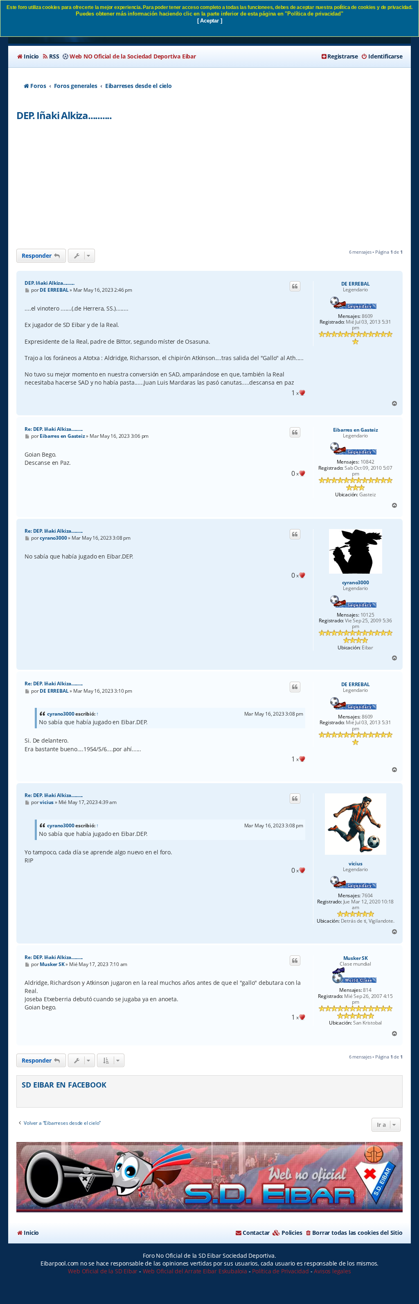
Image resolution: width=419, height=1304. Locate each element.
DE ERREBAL (355, 284)
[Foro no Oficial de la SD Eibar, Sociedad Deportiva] (209, 1177)
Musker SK (355, 958)
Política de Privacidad (280, 1271)
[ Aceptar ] (209, 21)
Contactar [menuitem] (256, 1232)
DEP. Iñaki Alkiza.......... (64, 115)
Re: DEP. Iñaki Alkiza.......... (54, 429)
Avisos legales (332, 1271)
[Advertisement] (210, 187)
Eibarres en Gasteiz (355, 430)
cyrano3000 (355, 583)
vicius (356, 864)
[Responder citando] (295, 286)
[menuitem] (27, 56)
